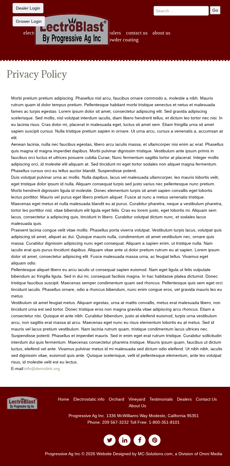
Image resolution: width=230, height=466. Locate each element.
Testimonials (161, 399)
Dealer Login (28, 8)
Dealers (113, 33)
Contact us (137, 33)
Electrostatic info (89, 399)
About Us (161, 33)
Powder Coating (122, 40)
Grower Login (29, 21)
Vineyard (136, 399)
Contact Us (206, 399)
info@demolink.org (42, 368)
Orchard (116, 399)
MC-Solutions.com (155, 453)
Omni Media (210, 453)
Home (63, 399)
